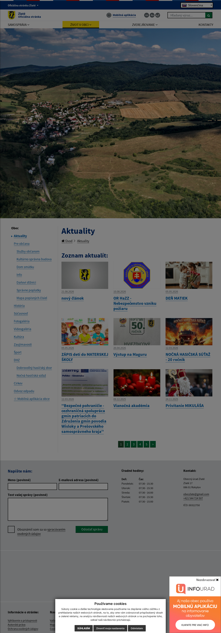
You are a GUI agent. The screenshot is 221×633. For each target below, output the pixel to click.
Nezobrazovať (206, 580)
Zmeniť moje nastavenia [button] (110, 628)
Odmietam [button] (137, 628)
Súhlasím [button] (83, 628)
